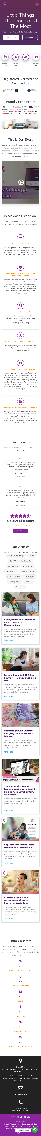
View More (20, 531)
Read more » (9, 641)
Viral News (20, 587)
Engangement (28, 566)
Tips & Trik (28, 582)
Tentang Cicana (14, 582)
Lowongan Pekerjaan (28, 571)
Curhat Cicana (13, 566)
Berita (32, 556)
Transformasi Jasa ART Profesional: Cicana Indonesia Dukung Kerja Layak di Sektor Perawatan (20, 790)
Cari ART (13, 561)
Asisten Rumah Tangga (16, 556)
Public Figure (29, 576)
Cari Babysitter (26, 561)
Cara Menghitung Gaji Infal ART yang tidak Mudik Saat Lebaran (18, 733)
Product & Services (13, 576)
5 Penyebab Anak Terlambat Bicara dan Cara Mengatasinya (19, 622)
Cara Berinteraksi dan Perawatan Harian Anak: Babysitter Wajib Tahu (17, 900)
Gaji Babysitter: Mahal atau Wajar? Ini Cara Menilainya (19, 846)
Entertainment (10, 571)
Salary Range (30, 37)
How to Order (11, 37)
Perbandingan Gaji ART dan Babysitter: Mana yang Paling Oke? (20, 678)
